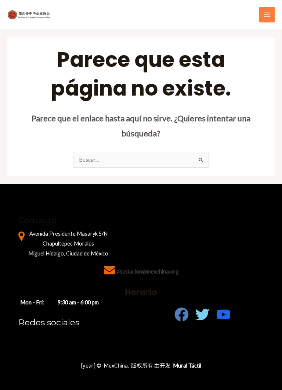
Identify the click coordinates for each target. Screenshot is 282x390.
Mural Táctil (187, 365)
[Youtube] (223, 314)
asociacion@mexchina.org (147, 271)
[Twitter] (202, 314)
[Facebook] (181, 314)
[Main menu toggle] (267, 14)
